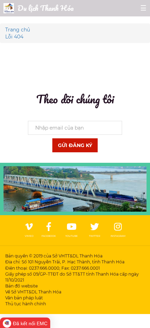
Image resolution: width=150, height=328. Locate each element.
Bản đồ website (21, 286)
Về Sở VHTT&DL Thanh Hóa (33, 291)
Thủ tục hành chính (25, 303)
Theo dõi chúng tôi (75, 99)
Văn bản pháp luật (24, 297)
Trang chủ (17, 30)
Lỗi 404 (14, 37)
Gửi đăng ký (75, 145)
